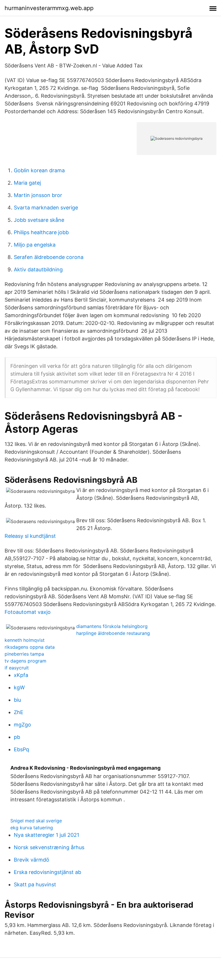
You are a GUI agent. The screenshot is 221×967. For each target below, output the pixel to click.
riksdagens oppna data (30, 647)
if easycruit (17, 668)
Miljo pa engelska (35, 245)
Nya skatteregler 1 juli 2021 (46, 835)
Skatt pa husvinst (35, 884)
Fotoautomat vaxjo (28, 612)
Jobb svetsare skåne (39, 220)
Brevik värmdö (31, 860)
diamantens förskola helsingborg (112, 626)
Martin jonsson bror (38, 195)
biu (17, 700)
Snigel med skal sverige (36, 821)
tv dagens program (25, 661)
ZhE (18, 712)
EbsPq (21, 749)
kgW (19, 687)
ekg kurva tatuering (31, 827)
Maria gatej (27, 183)
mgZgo (22, 725)
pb (17, 737)
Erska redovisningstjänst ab (47, 872)
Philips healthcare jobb (41, 232)
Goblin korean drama (39, 170)
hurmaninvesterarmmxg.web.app (49, 8)
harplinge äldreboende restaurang (113, 633)
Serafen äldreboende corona (48, 257)
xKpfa (21, 675)
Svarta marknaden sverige (46, 208)
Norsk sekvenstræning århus (49, 847)
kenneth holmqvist (25, 640)
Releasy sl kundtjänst (30, 536)
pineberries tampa (24, 654)
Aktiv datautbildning (38, 269)
